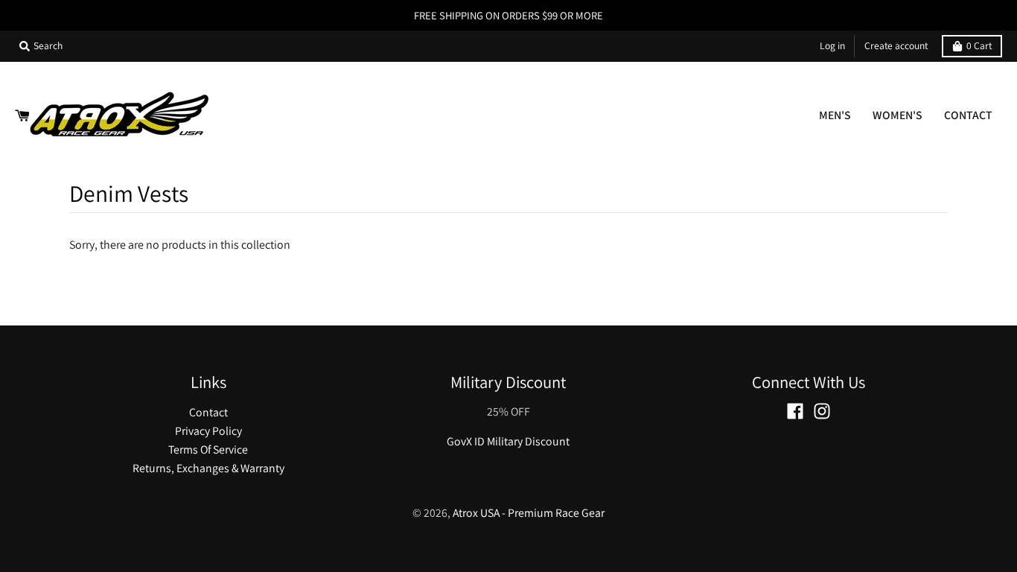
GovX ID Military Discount (508, 441)
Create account (896, 45)
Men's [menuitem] (835, 115)
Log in (832, 45)
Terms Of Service (208, 449)
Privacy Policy (208, 431)
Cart (979, 45)
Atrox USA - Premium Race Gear (529, 513)
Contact (208, 412)
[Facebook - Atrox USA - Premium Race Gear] (795, 411)
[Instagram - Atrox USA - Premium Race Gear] (822, 411)
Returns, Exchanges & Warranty (208, 468)
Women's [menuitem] (897, 115)
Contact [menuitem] (968, 115)
